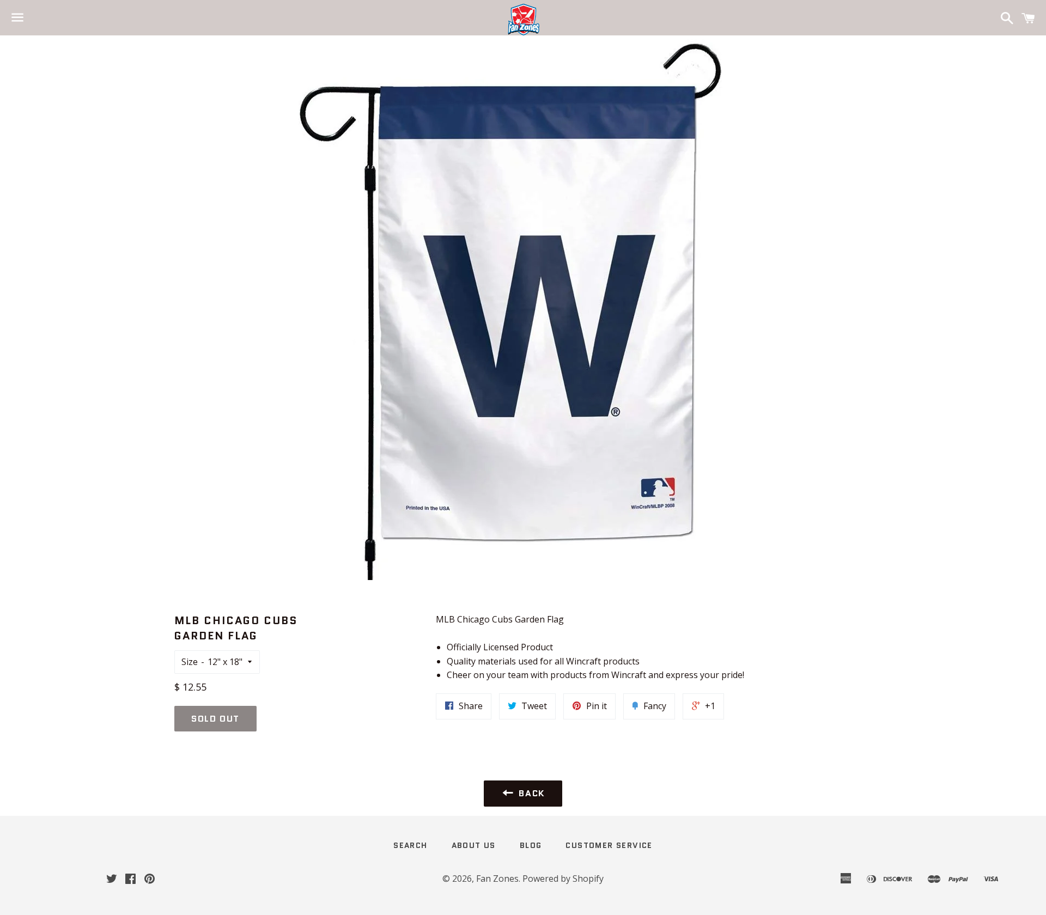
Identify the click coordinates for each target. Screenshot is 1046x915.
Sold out (215, 718)
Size (189, 662)
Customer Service (608, 845)
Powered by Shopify (563, 878)
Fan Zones (497, 878)
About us (474, 845)
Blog (531, 845)
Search (410, 845)
